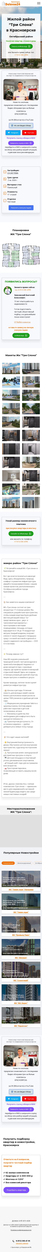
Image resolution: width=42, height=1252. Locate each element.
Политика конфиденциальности (21, 1230)
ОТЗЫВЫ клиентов (22, 322)
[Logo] (11, 3)
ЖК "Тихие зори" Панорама (21, 889)
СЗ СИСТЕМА (12, 173)
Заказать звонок (22, 1243)
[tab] (7, 863)
